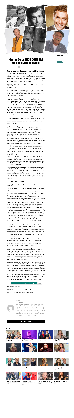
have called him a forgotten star (23, 274)
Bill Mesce (24, 67)
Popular (60, 62)
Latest (54, 62)
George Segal (20, 76)
